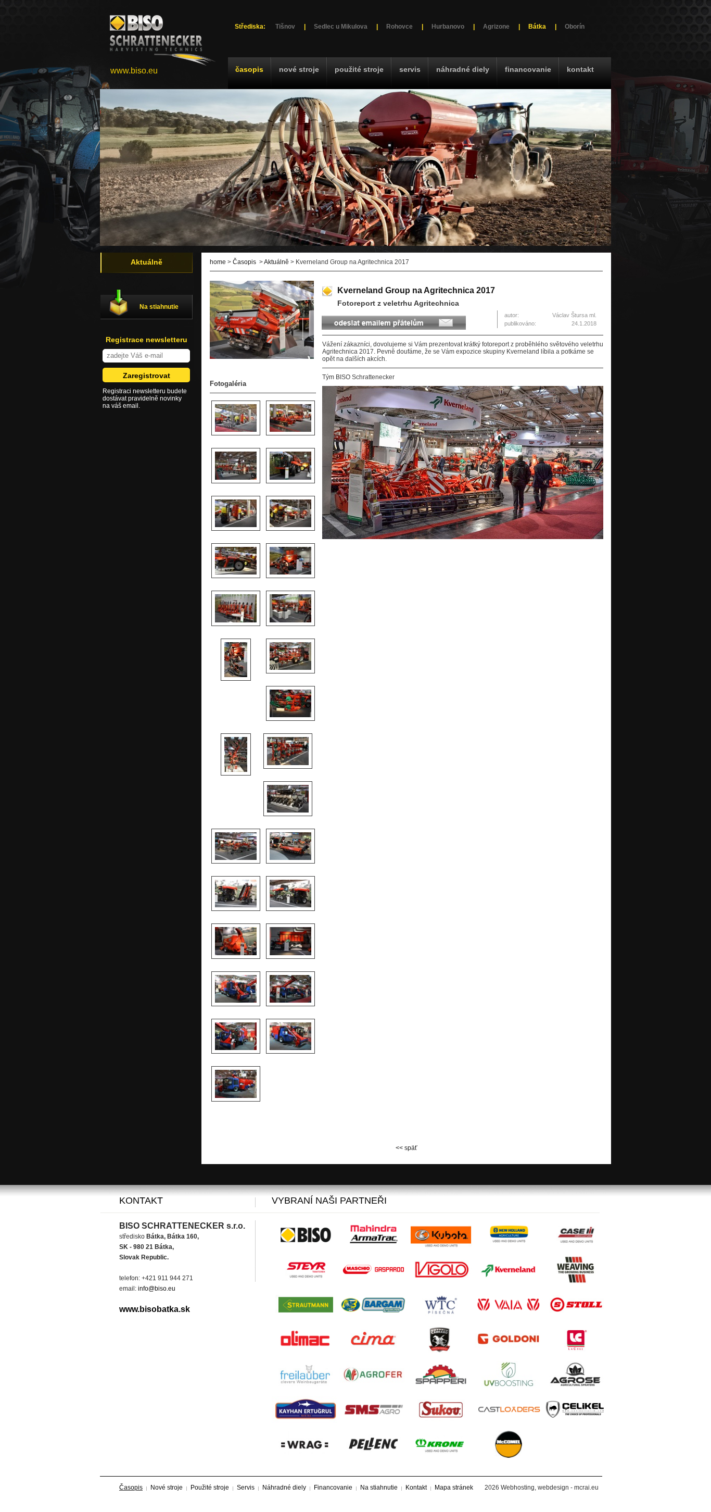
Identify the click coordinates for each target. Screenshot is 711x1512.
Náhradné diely (462, 69)
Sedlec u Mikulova (340, 26)
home (218, 262)
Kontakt (580, 69)
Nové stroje (299, 69)
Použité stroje (359, 69)
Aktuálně (276, 262)
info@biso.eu (156, 1288)
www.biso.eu (134, 70)
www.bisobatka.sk (154, 1309)
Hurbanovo (447, 26)
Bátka (537, 26)
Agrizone (496, 26)
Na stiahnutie (159, 306)
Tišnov (285, 26)
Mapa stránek (454, 1487)
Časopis (249, 69)
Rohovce (399, 26)
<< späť (406, 1148)
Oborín (575, 26)
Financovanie (528, 69)
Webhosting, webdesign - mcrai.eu (550, 1487)
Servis (410, 69)
